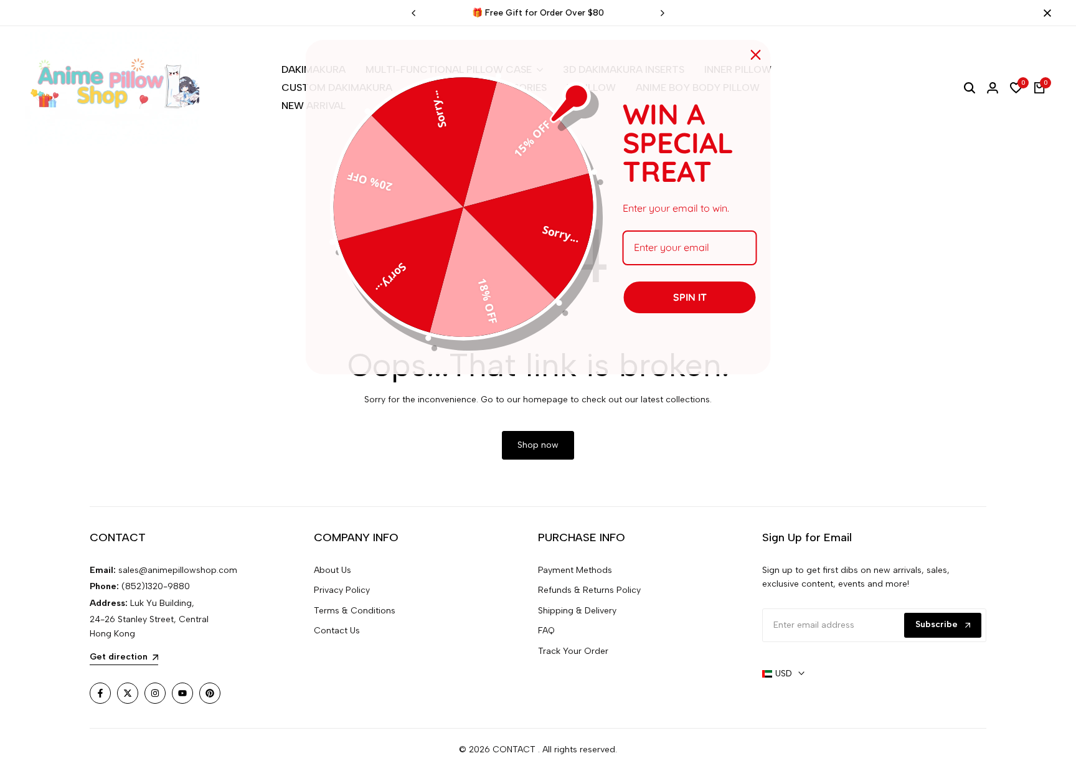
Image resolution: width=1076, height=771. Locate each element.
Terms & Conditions (354, 610)
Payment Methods (575, 570)
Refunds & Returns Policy (589, 590)
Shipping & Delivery (577, 610)
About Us (332, 570)
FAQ (546, 630)
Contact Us (337, 630)
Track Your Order (573, 651)
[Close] (1045, 13)
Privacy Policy (342, 590)
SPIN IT (690, 297)
